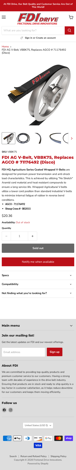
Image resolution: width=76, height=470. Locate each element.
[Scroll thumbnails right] (71, 138)
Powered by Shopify (38, 463)
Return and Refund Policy (34, 456)
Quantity (6, 228)
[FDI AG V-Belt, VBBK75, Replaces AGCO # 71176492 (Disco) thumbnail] (8, 138)
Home (5, 46)
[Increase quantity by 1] (32, 236)
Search (13, 456)
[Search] (69, 30)
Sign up (55, 352)
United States (36, 425)
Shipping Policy (58, 456)
